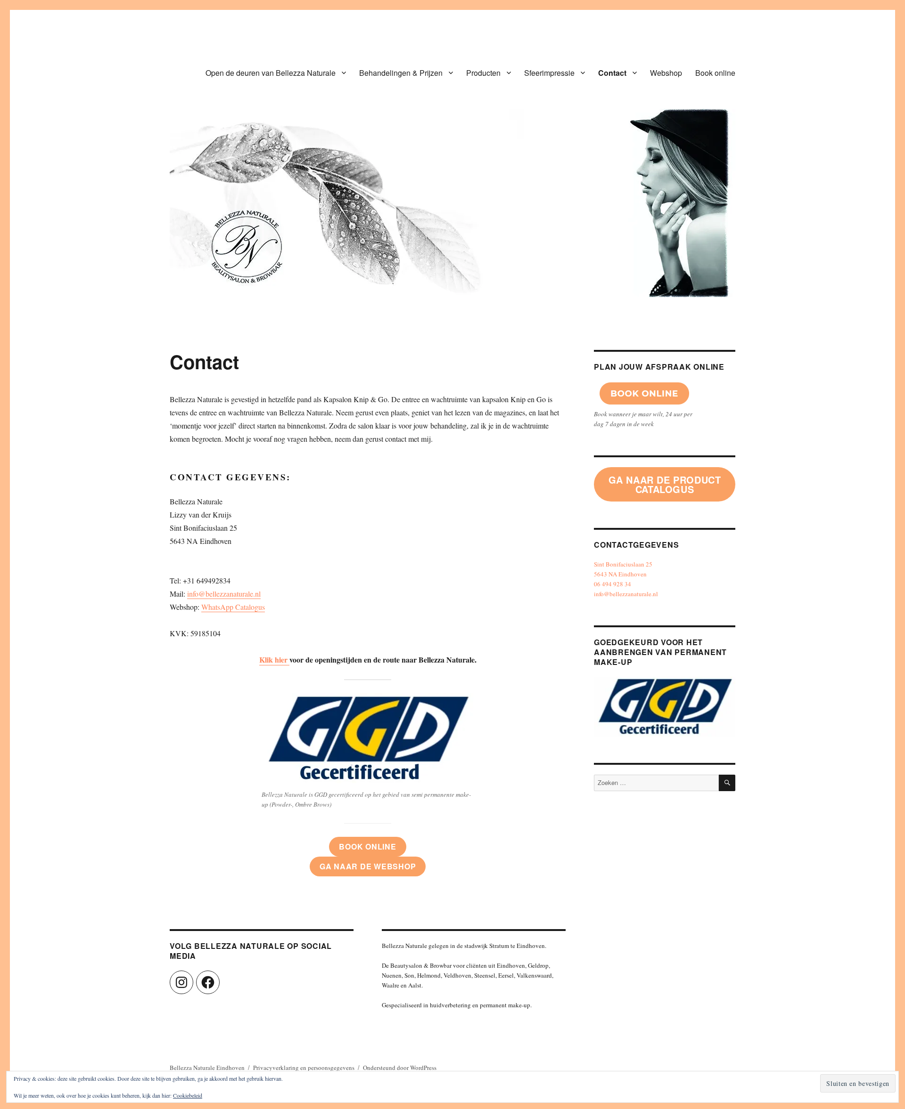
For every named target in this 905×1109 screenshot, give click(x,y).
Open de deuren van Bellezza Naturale (271, 72)
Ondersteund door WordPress (399, 1067)
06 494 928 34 (612, 584)
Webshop (666, 72)
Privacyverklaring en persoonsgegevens (303, 1067)
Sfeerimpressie (549, 72)
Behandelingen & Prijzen (401, 72)
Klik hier (274, 659)
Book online (715, 72)
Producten (483, 72)
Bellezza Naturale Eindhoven (207, 1067)
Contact (612, 72)
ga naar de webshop (368, 866)
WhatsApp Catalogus (233, 607)
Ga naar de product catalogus (665, 484)
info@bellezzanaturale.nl (224, 594)
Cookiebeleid (187, 1095)
